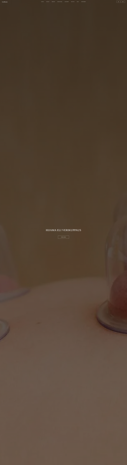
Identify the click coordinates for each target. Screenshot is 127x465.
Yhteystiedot (83, 1)
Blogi (78, 1)
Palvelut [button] (47, 1)
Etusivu (42, 1)
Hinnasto (53, 1)
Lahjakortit (67, 1)
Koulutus (72, 1)
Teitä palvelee (59, 1)
